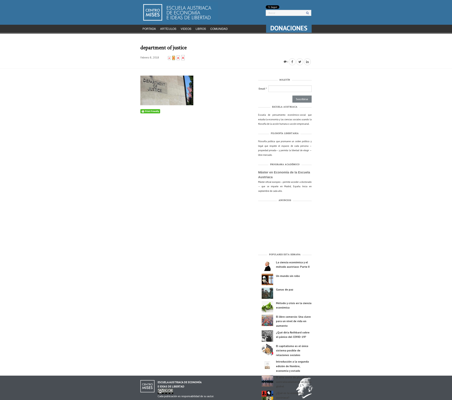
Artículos (168, 29)
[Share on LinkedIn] (307, 61)
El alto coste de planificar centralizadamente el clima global (293, 381)
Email (263, 88)
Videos (186, 29)
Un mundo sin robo (288, 276)
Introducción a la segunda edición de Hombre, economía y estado (292, 366)
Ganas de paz (284, 289)
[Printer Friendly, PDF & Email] (150, 111)
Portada (149, 29)
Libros (201, 29)
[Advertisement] (285, 228)
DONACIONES (288, 28)
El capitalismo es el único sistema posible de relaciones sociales (292, 350)
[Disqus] (196, 157)
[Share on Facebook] (292, 61)
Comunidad (219, 29)
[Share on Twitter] (299, 61)
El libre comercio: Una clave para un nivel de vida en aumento (293, 321)
